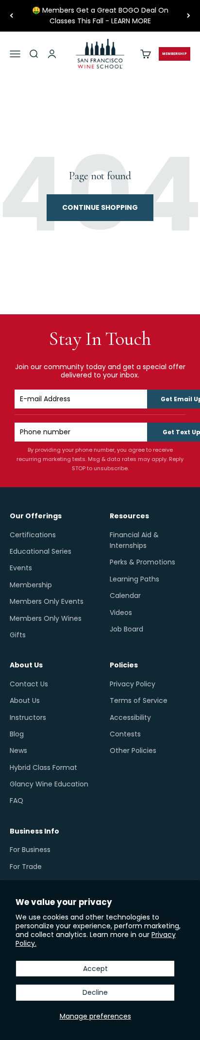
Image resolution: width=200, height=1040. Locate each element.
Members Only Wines (46, 618)
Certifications (33, 535)
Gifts (18, 635)
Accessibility (130, 717)
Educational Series (40, 551)
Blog (17, 734)
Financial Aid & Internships (134, 540)
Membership (31, 585)
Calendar (125, 595)
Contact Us (29, 684)
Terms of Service (138, 700)
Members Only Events (46, 601)
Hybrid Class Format (43, 767)
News (18, 750)
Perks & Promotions (142, 562)
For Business (30, 849)
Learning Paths (134, 579)
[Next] (188, 16)
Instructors (28, 717)
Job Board (126, 629)
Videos (121, 612)
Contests (125, 734)
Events (21, 568)
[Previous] (11, 16)
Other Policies (133, 750)
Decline (95, 992)
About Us (25, 700)
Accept (95, 968)
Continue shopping (100, 207)
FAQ (16, 800)
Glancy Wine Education (49, 784)
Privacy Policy (132, 684)
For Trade (26, 866)
